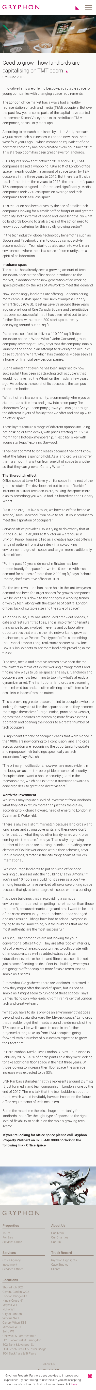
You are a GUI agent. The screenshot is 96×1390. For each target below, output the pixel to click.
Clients (55, 1269)
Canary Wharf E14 (14, 1322)
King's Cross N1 (13, 1300)
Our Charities (59, 1237)
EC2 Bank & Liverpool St (18, 1345)
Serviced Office (12, 1242)
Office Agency (11, 1260)
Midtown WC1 (11, 1327)
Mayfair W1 (9, 1305)
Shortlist (74, 7)
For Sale (7, 1237)
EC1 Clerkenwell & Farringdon (21, 1340)
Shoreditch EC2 (12, 1287)
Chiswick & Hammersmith (19, 1336)
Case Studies (59, 1264)
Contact (56, 1242)
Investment (9, 1264)
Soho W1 (8, 1331)
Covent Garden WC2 (15, 1292)
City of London (12, 1314)
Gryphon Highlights (64, 1260)
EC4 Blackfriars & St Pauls (19, 1353)
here (74, 1384)
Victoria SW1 (10, 1318)
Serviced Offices (12, 1269)
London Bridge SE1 (15, 1296)
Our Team (57, 1233)
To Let (6, 1233)
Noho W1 (8, 1309)
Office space (36, 1145)
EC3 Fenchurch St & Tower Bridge (24, 1349)
